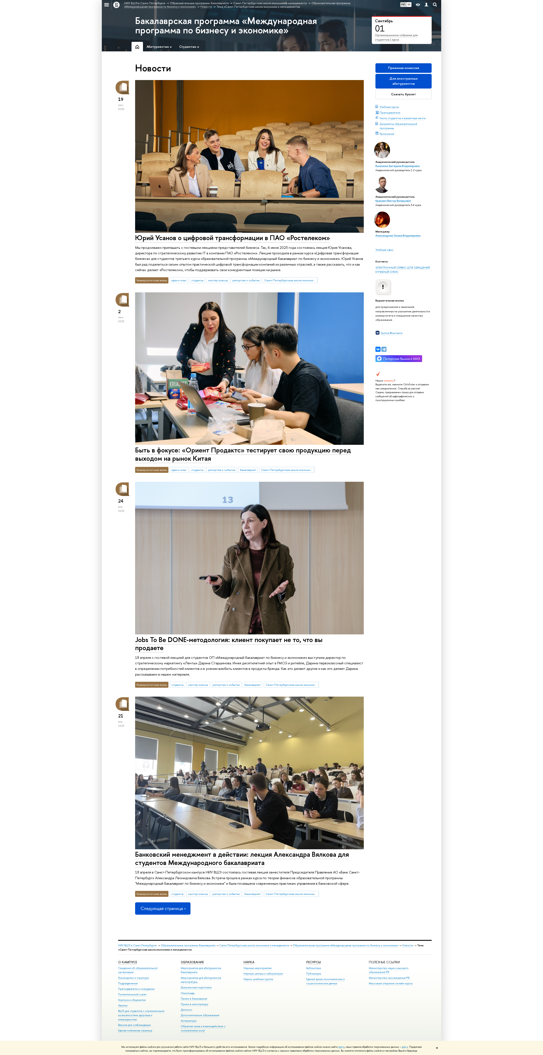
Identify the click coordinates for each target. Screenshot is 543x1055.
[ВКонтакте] (378, 349)
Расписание (387, 134)
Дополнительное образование (200, 1015)
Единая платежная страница (135, 1030)
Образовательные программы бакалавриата (188, 945)
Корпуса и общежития (132, 1000)
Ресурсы (313, 962)
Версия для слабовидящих (134, 1025)
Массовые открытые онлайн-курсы (391, 983)
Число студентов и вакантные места (402, 118)
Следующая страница (161, 908)
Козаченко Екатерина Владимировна (397, 166)
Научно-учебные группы (258, 979)
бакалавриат (248, 470)
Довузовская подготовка (196, 987)
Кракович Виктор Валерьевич (393, 201)
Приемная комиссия (403, 68)
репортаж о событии (246, 280)
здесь (341, 1047)
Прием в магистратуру (194, 1004)
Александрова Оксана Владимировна (397, 235)
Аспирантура (188, 1021)
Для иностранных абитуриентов (403, 81)
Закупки (122, 1005)
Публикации (313, 973)
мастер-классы (218, 280)
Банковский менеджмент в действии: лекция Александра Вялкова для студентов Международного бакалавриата (242, 858)
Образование (192, 962)
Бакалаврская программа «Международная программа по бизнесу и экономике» (226, 25)
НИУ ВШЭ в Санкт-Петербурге (137, 945)
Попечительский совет (132, 994)
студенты (197, 280)
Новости (407, 945)
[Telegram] (383, 349)
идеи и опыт (179, 280)
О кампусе (127, 962)
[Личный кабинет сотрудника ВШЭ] (426, 5)
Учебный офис (384, 250)
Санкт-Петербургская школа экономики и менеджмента (291, 280)
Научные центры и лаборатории (263, 973)
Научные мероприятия (258, 968)
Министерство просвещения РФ (389, 978)
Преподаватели (390, 112)
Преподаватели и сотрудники (136, 989)
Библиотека (313, 968)
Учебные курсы (389, 107)
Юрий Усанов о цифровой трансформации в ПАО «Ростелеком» (232, 237)
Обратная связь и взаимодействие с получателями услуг (203, 1028)
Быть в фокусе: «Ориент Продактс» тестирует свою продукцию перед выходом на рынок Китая (243, 454)
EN (409, 4)
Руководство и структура (133, 978)
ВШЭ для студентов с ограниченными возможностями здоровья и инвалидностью (141, 1015)
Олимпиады (188, 993)
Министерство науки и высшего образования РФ (389, 970)
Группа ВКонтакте (392, 333)
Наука (249, 962)
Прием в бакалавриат (194, 998)
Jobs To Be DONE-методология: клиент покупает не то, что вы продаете (228, 643)
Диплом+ (186, 1009)
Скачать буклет (403, 94)
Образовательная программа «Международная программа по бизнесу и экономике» (345, 945)
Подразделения (128, 983)
